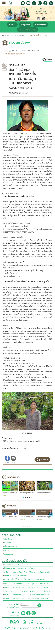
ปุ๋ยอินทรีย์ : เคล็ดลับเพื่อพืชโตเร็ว (16, 576)
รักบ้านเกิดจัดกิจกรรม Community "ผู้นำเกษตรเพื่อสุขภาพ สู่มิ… (27, 595)
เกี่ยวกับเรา (8, 539)
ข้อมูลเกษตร (8, 554)
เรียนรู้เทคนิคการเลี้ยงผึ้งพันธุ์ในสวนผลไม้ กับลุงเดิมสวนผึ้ (27, 493)
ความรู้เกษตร (25, 25)
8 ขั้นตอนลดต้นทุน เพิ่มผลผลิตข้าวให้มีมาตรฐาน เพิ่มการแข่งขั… (27, 572)
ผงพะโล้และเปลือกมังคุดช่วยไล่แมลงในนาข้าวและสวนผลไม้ (44, 493)
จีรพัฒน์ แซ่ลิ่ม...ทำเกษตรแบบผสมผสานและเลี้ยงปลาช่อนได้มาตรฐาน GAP (44, 518)
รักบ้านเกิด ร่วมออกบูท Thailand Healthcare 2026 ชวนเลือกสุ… (27, 591)
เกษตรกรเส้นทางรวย (30, 50)
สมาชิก (6, 550)
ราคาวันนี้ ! (12, 25)
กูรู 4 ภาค (13, 50)
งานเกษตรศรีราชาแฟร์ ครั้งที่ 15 (16, 564)
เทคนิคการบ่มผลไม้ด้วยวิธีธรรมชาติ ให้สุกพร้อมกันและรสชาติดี (26, 583)
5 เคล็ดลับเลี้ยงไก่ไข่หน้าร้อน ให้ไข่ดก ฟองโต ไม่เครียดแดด (24, 579)
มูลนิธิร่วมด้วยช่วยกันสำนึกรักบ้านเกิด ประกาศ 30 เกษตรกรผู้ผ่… (27, 587)
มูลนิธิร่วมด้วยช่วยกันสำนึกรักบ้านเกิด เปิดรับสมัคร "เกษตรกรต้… (27, 598)
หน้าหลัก (5, 35)
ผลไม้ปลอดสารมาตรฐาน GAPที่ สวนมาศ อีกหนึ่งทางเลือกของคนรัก (10, 493)
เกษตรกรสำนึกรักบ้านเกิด (27, 30)
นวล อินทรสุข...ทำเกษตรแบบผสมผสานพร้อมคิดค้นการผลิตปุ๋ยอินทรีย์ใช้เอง (27, 518)
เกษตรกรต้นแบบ (40, 25)
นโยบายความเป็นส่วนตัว (12, 546)
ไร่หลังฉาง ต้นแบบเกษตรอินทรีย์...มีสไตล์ (18, 568)
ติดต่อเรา (7, 542)
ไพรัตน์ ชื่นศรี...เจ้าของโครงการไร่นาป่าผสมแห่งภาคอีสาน (10, 517)
